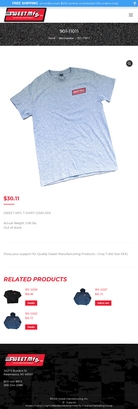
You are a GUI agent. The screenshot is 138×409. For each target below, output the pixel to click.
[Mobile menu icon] (130, 15)
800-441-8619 (13, 381)
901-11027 (101, 289)
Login (46, 405)
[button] (129, 63)
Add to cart (103, 303)
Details (31, 303)
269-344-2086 (13, 385)
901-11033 (31, 289)
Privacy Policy (34, 405)
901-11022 (31, 313)
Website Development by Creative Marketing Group (81, 405)
